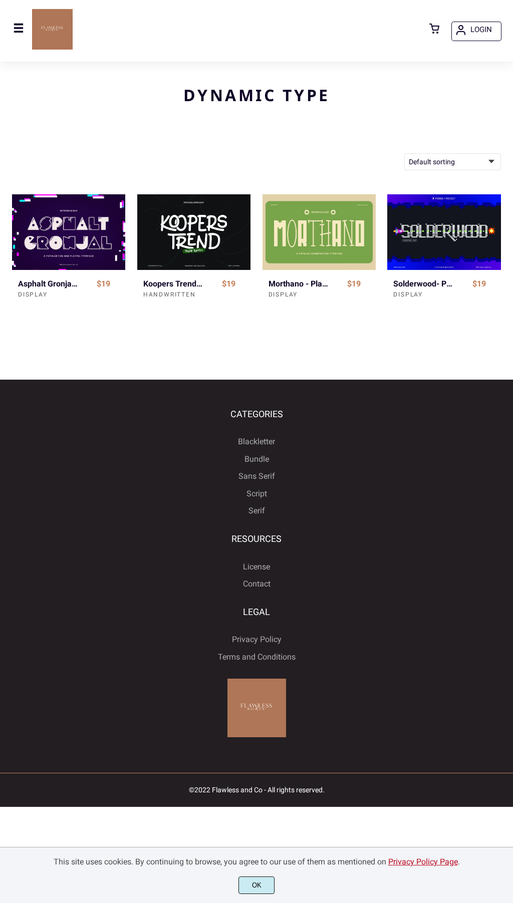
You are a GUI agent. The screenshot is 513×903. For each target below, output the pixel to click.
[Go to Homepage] (52, 48)
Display (33, 294)
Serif (256, 510)
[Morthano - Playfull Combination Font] (319, 232)
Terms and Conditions (257, 657)
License (256, 566)
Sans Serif (256, 476)
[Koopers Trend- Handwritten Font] (193, 232)
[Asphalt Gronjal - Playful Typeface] (68, 232)
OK (257, 885)
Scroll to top (504, 461)
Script (256, 493)
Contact (257, 583)
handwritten (169, 294)
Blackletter (256, 441)
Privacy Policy (257, 639)
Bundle (256, 459)
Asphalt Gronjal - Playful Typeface (48, 283)
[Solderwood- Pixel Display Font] (443, 232)
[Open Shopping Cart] (434, 30)
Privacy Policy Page (423, 861)
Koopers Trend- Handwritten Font (173, 283)
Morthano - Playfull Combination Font (299, 283)
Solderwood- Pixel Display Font (423, 283)
